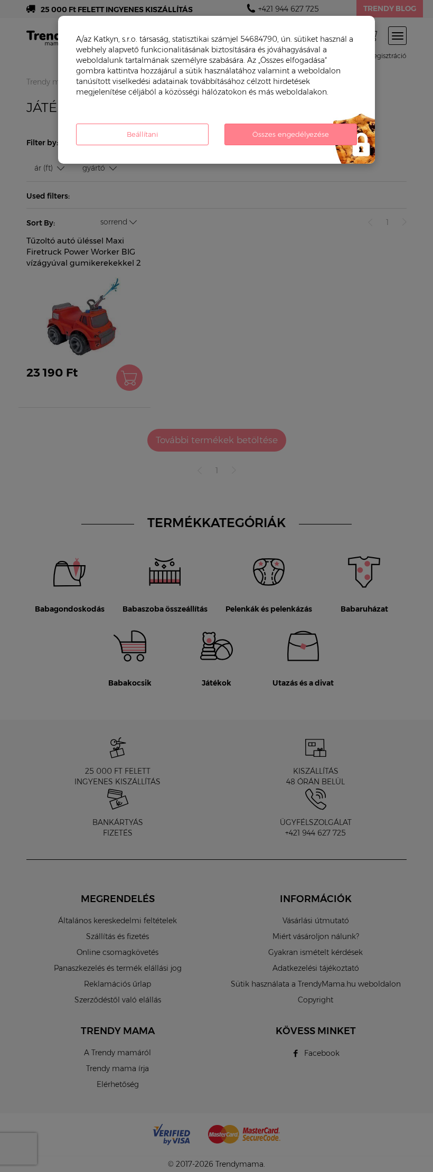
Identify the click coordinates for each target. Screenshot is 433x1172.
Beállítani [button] (142, 134)
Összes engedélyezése (290, 134)
